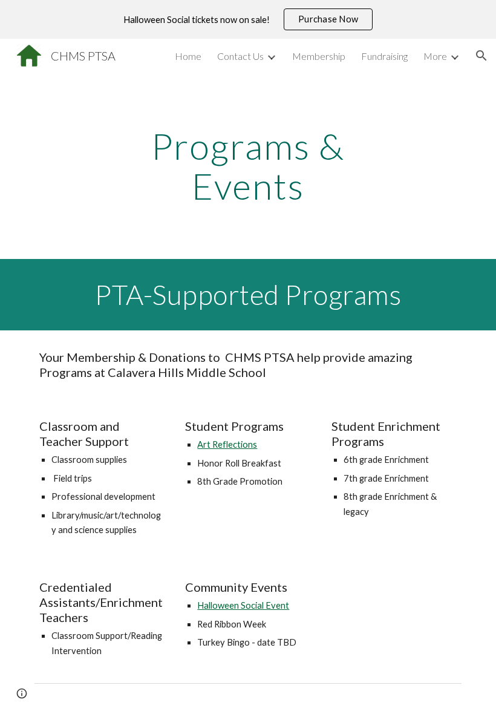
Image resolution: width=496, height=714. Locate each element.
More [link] (435, 56)
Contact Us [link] (240, 56)
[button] (481, 55)
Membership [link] (318, 56)
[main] (248, 166)
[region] (248, 19)
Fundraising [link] (384, 56)
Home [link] (188, 56)
